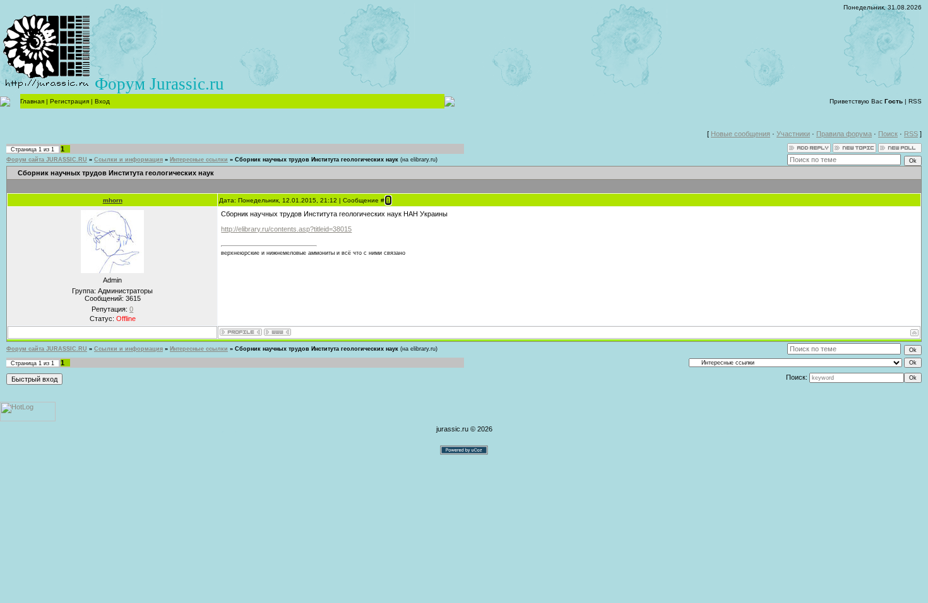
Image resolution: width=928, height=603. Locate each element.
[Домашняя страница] (277, 332)
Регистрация (69, 101)
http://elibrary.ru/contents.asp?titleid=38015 (286, 229)
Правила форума (844, 134)
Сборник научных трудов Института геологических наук (316, 159)
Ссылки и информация (128, 159)
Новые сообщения (740, 134)
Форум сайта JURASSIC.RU (46, 159)
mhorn (112, 200)
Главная (32, 101)
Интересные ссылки (199, 159)
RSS (915, 101)
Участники (793, 134)
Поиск (888, 134)
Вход (102, 101)
